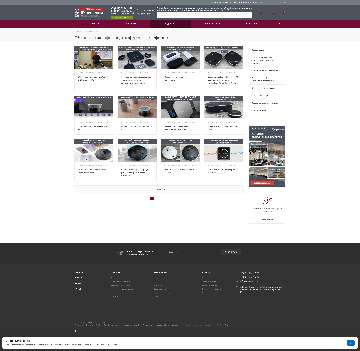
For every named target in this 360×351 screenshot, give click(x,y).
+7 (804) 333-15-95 (121, 10)
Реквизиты (114, 296)
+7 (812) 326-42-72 (121, 8)
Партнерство (207, 293)
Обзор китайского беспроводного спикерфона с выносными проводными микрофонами (136, 80)
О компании (115, 278)
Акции (78, 283)
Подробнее (112, 345)
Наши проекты (159, 289)
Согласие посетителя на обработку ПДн (211, 325)
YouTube (239, 301)
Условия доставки (209, 281)
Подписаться (231, 252)
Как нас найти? (159, 278)
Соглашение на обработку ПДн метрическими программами (168, 325)
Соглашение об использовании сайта (125, 325)
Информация (160, 272)
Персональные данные (212, 289)
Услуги (78, 278)
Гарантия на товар (210, 285)
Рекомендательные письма (121, 289)
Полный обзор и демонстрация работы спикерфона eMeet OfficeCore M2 (135, 172)
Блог (155, 281)
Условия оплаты (209, 278)
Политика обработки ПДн (97, 325)
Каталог (79, 272)
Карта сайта (158, 296)
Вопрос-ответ (116, 293)
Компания (116, 272)
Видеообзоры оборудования (165, 293)
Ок (350, 343)
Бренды (79, 289)
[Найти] (248, 15)
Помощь (207, 272)
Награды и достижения (120, 285)
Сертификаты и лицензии (121, 281)
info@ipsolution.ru (249, 281)
